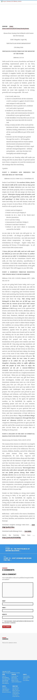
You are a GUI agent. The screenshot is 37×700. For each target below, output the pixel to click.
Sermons (13, 674)
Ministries (15, 686)
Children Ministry (16, 693)
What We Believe (5, 677)
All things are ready (6, 678)
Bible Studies (14, 677)
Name (4, 601)
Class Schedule (26, 680)
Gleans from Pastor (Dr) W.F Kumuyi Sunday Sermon (15, 28)
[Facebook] (3, 667)
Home (3, 674)
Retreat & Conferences (6, 692)
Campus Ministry (15, 696)
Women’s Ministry (16, 690)
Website (4, 614)
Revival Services (14, 678)
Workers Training (14, 680)
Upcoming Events (26, 677)
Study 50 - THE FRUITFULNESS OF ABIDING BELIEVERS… (17, 550)
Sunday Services (14, 676)
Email (4, 607)
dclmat (11, 26)
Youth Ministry (15, 695)
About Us (4, 676)
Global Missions (15, 692)
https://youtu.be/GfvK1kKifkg (11, 537)
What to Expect (5, 681)
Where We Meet (5, 680)
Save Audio (28, 531)
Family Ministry (15, 687)
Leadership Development (16, 681)
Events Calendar (26, 676)
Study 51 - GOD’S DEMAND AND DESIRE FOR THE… (18, 559)
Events (25, 674)
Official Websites (5, 683)
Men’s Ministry (15, 689)
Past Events (25, 678)
